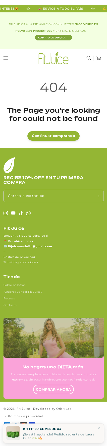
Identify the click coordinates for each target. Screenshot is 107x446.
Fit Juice (23, 409)
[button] (6, 58)
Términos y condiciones (20, 262)
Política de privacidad (19, 257)
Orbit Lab (63, 409)
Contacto (10, 305)
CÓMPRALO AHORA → (53, 37)
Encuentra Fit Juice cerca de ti (25, 235)
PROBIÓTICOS (43, 30)
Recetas (9, 298)
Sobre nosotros (14, 285)
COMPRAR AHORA (53, 389)
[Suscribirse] (99, 196)
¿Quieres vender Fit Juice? (23, 291)
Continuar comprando (53, 135)
